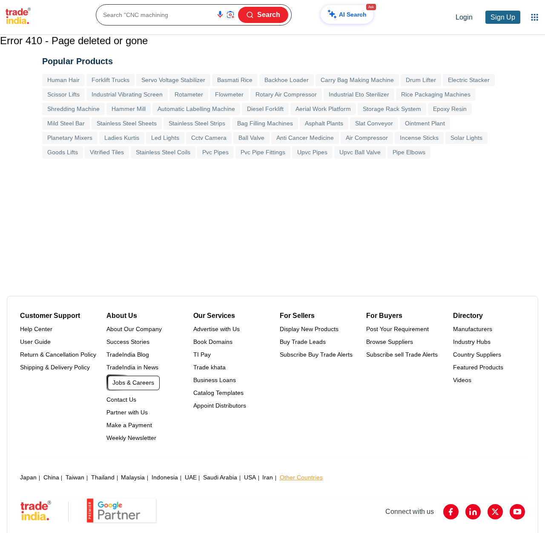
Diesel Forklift (265, 108)
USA (250, 477)
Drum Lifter (421, 80)
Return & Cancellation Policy (58, 354)
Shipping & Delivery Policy (55, 367)
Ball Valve (251, 137)
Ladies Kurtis (121, 137)
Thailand (103, 477)
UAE (191, 477)
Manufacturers (472, 329)
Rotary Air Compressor (286, 94)
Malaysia (133, 477)
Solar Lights (466, 137)
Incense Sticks (419, 137)
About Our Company (134, 329)
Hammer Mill (129, 108)
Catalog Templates (218, 392)
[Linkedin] (473, 512)
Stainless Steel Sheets (127, 123)
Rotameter (189, 94)
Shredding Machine (73, 108)
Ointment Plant (425, 123)
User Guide (35, 341)
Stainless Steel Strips (197, 123)
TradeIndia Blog (127, 354)
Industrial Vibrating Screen (127, 94)
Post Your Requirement (397, 329)
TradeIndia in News (132, 367)
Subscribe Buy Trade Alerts (316, 354)
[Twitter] (495, 512)
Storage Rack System (392, 108)
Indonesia (165, 477)
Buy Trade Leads (303, 341)
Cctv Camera (209, 137)
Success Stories (127, 341)
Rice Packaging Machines (435, 94)
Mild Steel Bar (66, 123)
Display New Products (309, 329)
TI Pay (202, 354)
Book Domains (212, 341)
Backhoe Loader (286, 80)
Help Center (36, 329)
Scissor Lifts (63, 94)
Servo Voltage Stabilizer (173, 80)
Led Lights (165, 137)
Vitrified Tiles (107, 152)
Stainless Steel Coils (163, 152)
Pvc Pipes (215, 152)
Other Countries (301, 477)
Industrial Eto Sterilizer (359, 94)
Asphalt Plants (324, 123)
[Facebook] (451, 512)
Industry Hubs (471, 341)
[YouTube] (517, 512)
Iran (267, 477)
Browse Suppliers (389, 341)
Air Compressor (367, 137)
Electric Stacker (469, 80)
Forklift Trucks (110, 80)
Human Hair (63, 80)
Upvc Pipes (312, 152)
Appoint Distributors (219, 405)
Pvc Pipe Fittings (263, 152)
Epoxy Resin (450, 108)
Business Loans (214, 380)
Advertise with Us (216, 329)
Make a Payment (129, 425)
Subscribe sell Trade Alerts (402, 354)
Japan (28, 477)
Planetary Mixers (69, 137)
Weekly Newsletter (131, 437)
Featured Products (478, 367)
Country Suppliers (477, 354)
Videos (462, 380)
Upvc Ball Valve (360, 152)
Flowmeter (229, 94)
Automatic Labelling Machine (196, 108)
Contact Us (121, 399)
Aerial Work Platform (323, 108)
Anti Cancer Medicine (305, 137)
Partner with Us (127, 412)
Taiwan (75, 477)
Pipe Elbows (409, 152)
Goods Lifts (62, 152)
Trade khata (209, 367)
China (51, 477)
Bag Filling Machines (265, 123)
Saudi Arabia (220, 477)
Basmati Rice (234, 80)
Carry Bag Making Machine (357, 80)
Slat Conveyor (374, 123)
